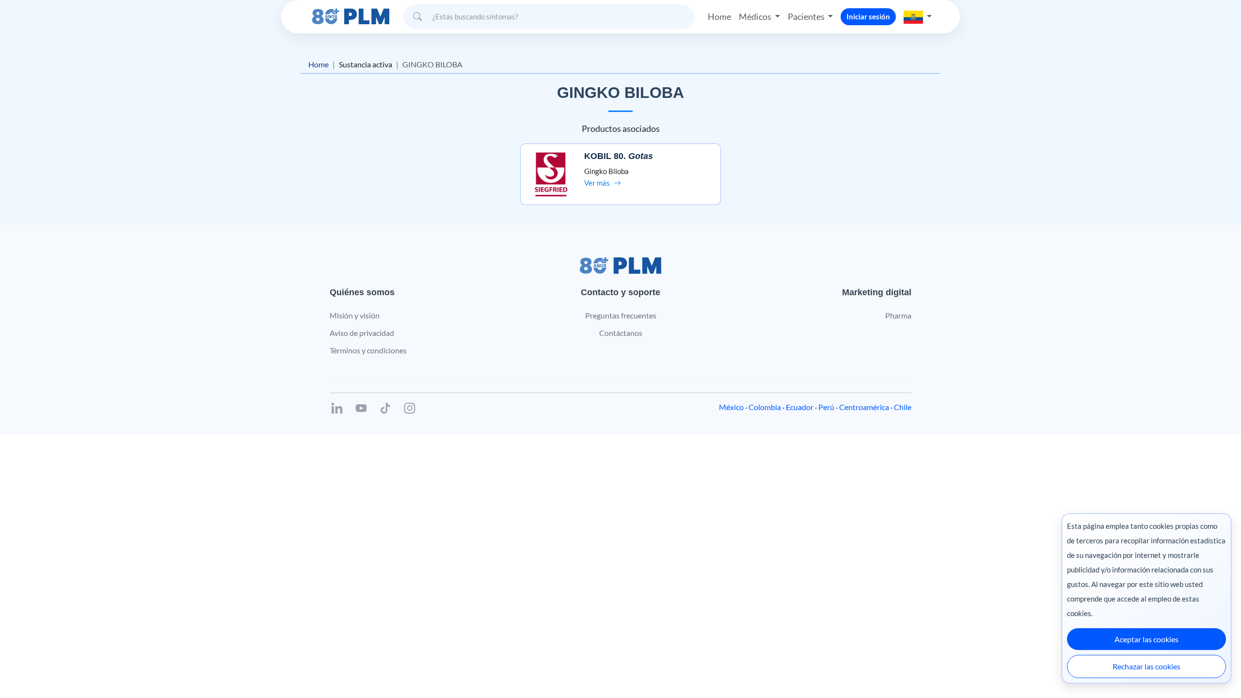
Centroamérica (864, 407)
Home (719, 16)
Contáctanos (620, 332)
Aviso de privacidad (362, 332)
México (731, 407)
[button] (918, 16)
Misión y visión (355, 315)
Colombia (764, 407)
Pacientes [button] (807, 16)
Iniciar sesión (868, 16)
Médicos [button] (756, 16)
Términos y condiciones (368, 350)
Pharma (898, 315)
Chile (902, 407)
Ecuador (799, 407)
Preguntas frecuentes (620, 315)
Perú (826, 407)
